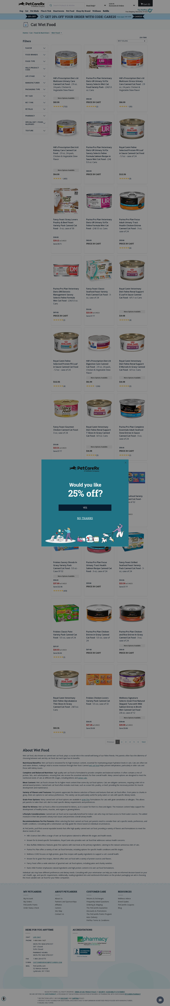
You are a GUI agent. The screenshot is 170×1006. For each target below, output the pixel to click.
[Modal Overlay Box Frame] (85, 503)
